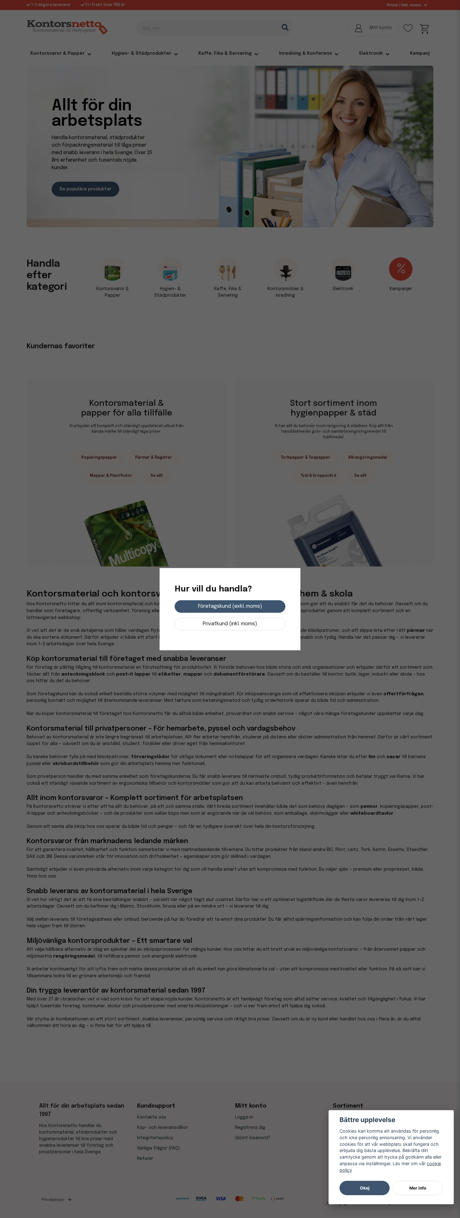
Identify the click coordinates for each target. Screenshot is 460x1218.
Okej (365, 1187)
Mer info (417, 1187)
